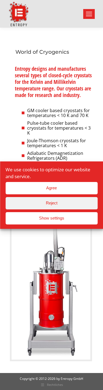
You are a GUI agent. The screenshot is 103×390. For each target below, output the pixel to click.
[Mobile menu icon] (89, 14)
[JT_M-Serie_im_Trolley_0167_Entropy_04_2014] (51, 288)
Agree (51, 188)
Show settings (51, 218)
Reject (51, 203)
